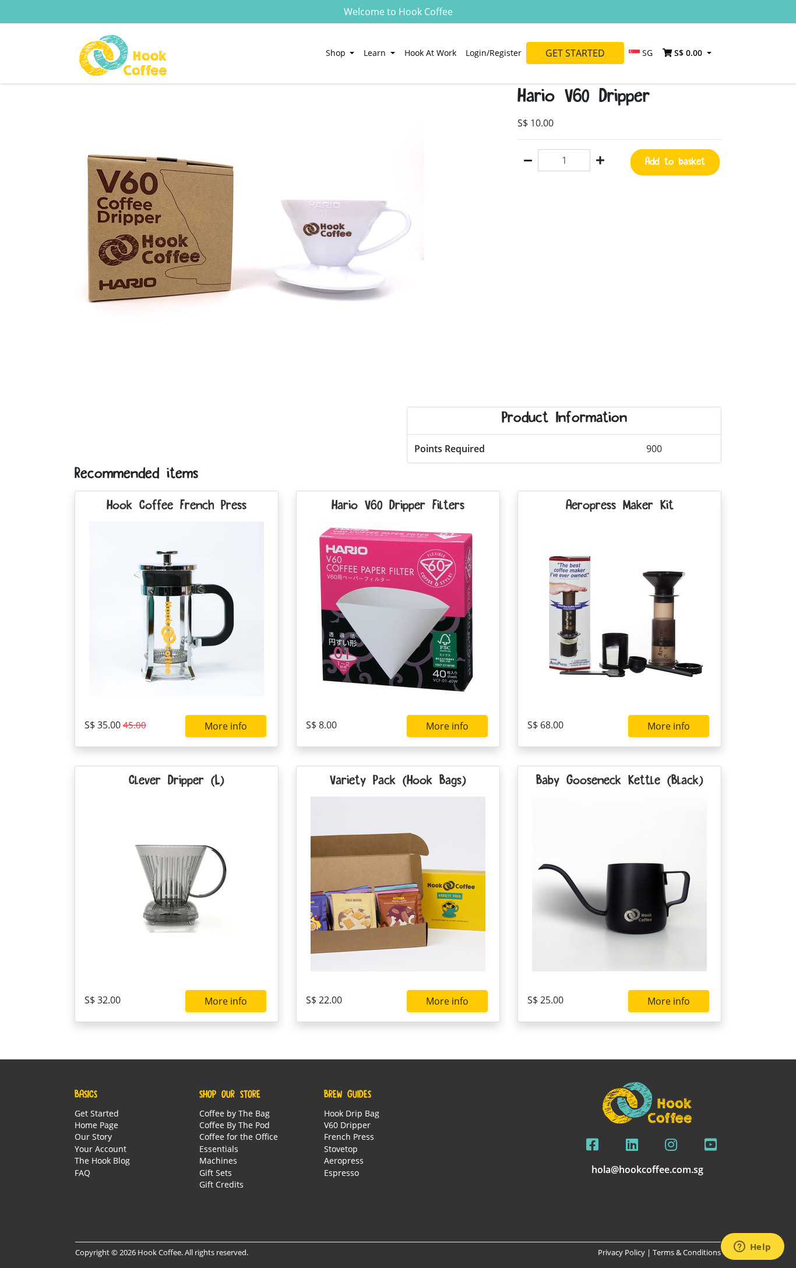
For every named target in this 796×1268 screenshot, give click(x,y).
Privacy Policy (621, 1252)
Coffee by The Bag (234, 1113)
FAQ (82, 1172)
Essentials (218, 1148)
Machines (218, 1160)
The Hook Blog (102, 1160)
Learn (376, 52)
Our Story (93, 1136)
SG (646, 52)
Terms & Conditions (687, 1252)
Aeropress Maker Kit (620, 506)
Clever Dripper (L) (176, 781)
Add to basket (675, 162)
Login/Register (494, 52)
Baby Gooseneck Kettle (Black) (619, 781)
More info (226, 726)
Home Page (96, 1124)
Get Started (575, 53)
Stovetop (341, 1148)
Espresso (341, 1172)
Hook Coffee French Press (176, 506)
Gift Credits (221, 1184)
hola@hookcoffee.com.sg (647, 1169)
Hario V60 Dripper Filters (398, 506)
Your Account (100, 1148)
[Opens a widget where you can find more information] (752, 1247)
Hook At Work (430, 52)
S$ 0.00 (688, 52)
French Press (349, 1136)
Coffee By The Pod (234, 1124)
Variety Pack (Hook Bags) (398, 781)
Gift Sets (215, 1172)
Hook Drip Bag (351, 1113)
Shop (337, 52)
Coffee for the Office (238, 1136)
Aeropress (344, 1160)
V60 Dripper (347, 1124)
